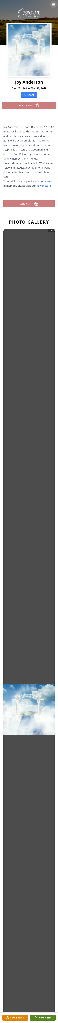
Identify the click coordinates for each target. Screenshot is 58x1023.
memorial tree (43, 181)
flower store (43, 185)
